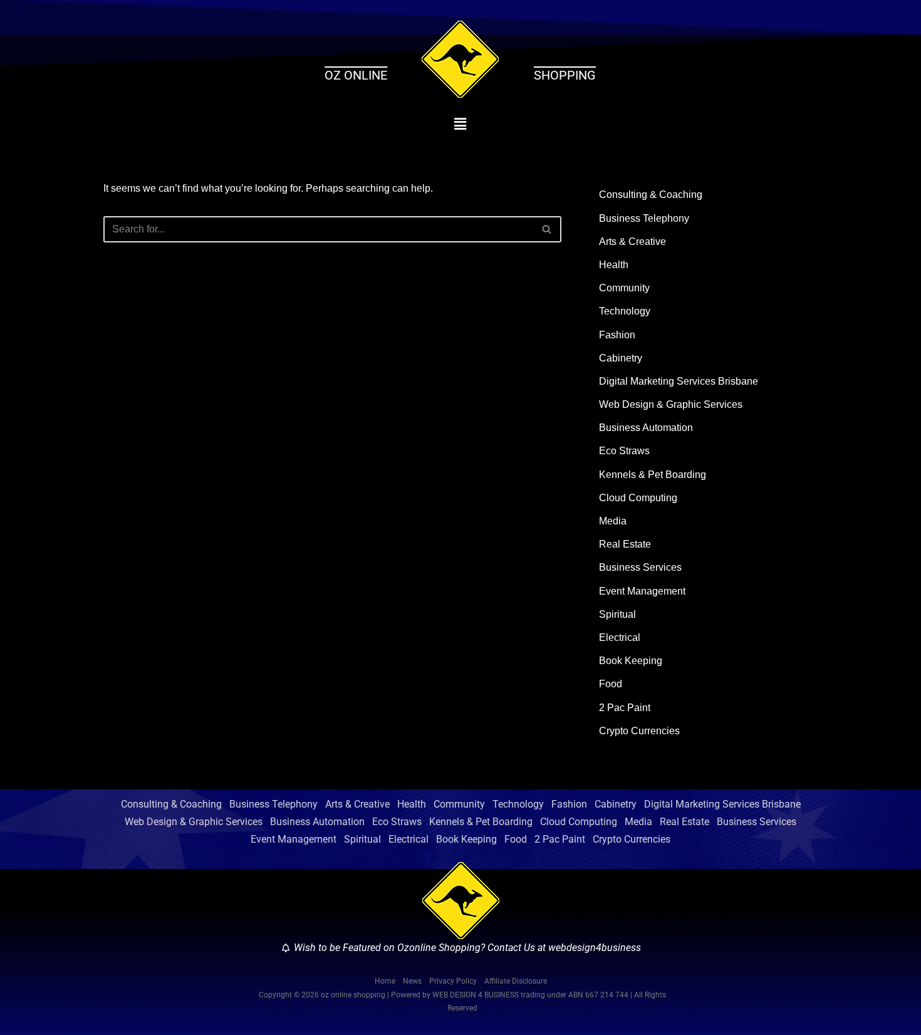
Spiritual (617, 614)
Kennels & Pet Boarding (652, 474)
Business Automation (646, 427)
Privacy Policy (453, 981)
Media (613, 521)
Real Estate (625, 544)
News (412, 981)
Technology (624, 311)
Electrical (619, 637)
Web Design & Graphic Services (670, 404)
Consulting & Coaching (650, 194)
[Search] (547, 229)
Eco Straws (624, 450)
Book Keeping (630, 660)
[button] (460, 124)
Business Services (640, 567)
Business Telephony (644, 218)
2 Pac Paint (624, 707)
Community (624, 288)
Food (610, 684)
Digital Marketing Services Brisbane (678, 381)
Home (385, 981)
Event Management (642, 591)
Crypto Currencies (639, 731)
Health (613, 264)
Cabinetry (620, 358)
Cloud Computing (638, 497)
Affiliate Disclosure (515, 981)
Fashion (617, 335)
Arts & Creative (632, 241)
